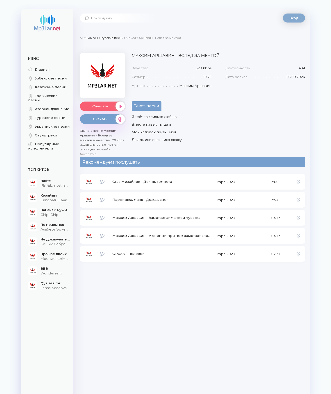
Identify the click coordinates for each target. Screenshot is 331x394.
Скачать (100, 119)
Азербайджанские (52, 109)
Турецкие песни (50, 117)
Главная (42, 69)
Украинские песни (52, 126)
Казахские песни (50, 87)
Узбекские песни (51, 78)
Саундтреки (46, 135)
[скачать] (298, 181)
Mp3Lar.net (47, 23)
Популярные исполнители (43, 146)
